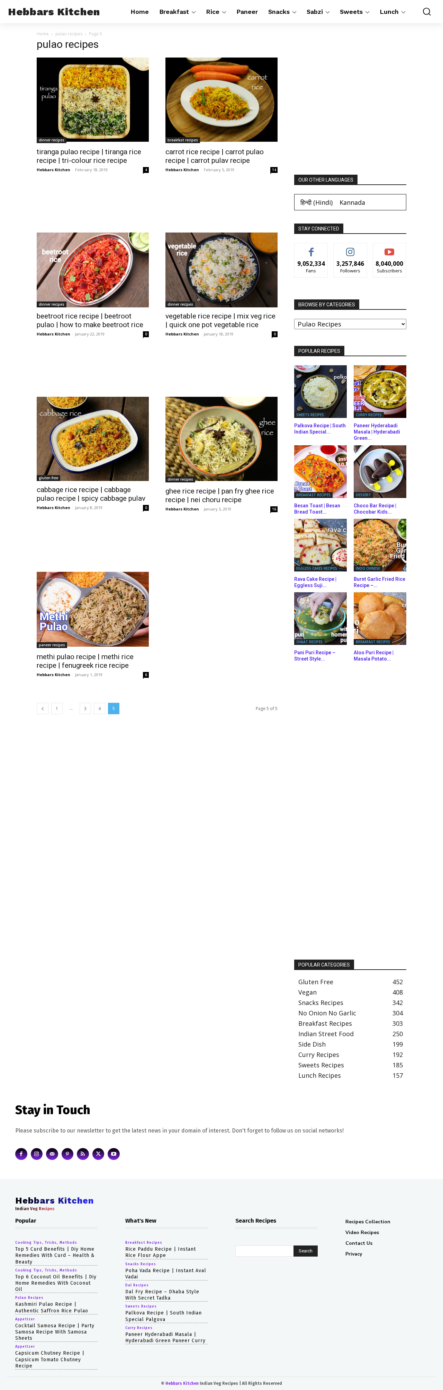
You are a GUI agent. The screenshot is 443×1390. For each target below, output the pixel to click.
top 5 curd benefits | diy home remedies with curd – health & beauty (55, 1255)
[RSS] (83, 1154)
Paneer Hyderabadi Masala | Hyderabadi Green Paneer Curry (165, 1337)
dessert (363, 494)
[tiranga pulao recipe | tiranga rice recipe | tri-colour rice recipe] (93, 100)
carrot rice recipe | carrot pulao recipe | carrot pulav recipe (214, 156)
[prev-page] (42, 708)
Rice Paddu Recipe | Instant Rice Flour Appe (160, 1252)
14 (274, 169)
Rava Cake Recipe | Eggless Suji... (315, 582)
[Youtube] (114, 1154)
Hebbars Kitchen (53, 169)
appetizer (25, 1319)
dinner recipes (51, 140)
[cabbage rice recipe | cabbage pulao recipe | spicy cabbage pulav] (93, 439)
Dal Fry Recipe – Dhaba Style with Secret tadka (162, 1295)
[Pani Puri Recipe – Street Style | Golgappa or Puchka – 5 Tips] (320, 618)
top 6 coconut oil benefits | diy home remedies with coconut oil (56, 1283)
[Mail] (52, 1154)
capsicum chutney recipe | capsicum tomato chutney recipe (49, 1359)
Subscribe (389, 248)
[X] (98, 1154)
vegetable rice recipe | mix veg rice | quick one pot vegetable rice (220, 320)
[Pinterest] (68, 1154)
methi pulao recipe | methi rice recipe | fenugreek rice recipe (85, 661)
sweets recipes (310, 414)
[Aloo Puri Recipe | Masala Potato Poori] (380, 618)
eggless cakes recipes (316, 568)
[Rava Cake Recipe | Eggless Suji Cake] (320, 545)
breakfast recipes (183, 140)
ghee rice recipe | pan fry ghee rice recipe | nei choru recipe (219, 495)
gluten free (48, 477)
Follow (350, 248)
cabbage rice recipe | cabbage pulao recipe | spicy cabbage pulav (91, 494)
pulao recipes (68, 34)
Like (311, 248)
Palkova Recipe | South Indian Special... (320, 429)
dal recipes (137, 1285)
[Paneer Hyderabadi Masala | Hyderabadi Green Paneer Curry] (380, 391)
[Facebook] (21, 1154)
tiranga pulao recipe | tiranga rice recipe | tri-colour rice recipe (89, 156)
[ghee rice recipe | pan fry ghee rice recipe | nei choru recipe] (221, 439)
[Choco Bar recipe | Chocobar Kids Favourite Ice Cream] (380, 471)
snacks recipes (140, 1264)
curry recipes (369, 414)
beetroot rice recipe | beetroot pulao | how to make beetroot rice (90, 320)
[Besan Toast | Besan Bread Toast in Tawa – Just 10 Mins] (320, 471)
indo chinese (368, 568)
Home (43, 34)
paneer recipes (52, 644)
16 (274, 509)
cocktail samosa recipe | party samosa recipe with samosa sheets (54, 1331)
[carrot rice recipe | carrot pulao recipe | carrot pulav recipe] (221, 100)
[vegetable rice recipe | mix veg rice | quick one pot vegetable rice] (221, 270)
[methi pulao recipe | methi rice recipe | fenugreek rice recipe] (93, 610)
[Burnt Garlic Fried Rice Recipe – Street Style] (380, 545)
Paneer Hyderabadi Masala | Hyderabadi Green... (377, 432)
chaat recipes (309, 641)
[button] (423, 11)
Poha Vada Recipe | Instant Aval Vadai (165, 1273)
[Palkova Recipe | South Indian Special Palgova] (320, 391)
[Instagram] (37, 1154)
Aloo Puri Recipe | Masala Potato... (374, 656)
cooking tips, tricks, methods (46, 1242)
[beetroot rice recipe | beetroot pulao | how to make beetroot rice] (93, 270)
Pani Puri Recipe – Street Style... (314, 656)
